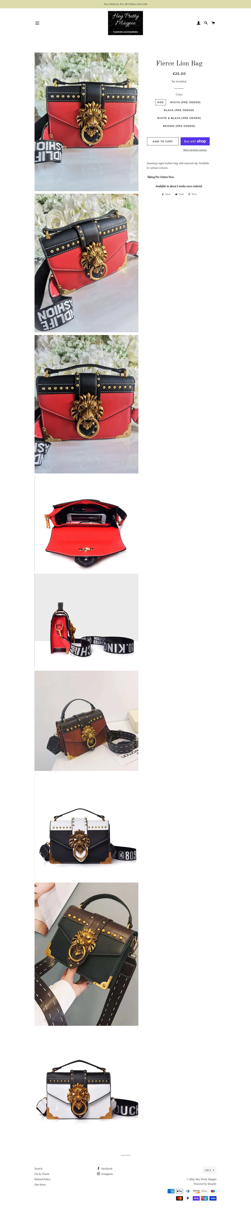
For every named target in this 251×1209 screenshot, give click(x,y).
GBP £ (208, 1170)
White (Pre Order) (185, 102)
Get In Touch (42, 1174)
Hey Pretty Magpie (206, 1179)
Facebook (106, 1168)
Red (160, 102)
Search (38, 1168)
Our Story (40, 1184)
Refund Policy (43, 1179)
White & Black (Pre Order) (179, 118)
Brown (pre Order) (179, 125)
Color (179, 94)
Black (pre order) (179, 110)
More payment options (195, 150)
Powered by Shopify (205, 1183)
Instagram (107, 1174)
